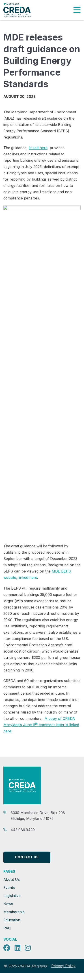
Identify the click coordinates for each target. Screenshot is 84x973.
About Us (11, 879)
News (8, 903)
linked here (38, 147)
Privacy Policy (63, 966)
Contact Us (27, 857)
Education (11, 920)
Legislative (12, 895)
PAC (7, 928)
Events (9, 887)
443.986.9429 (23, 830)
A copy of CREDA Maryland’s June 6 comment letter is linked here (41, 724)
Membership (14, 912)
